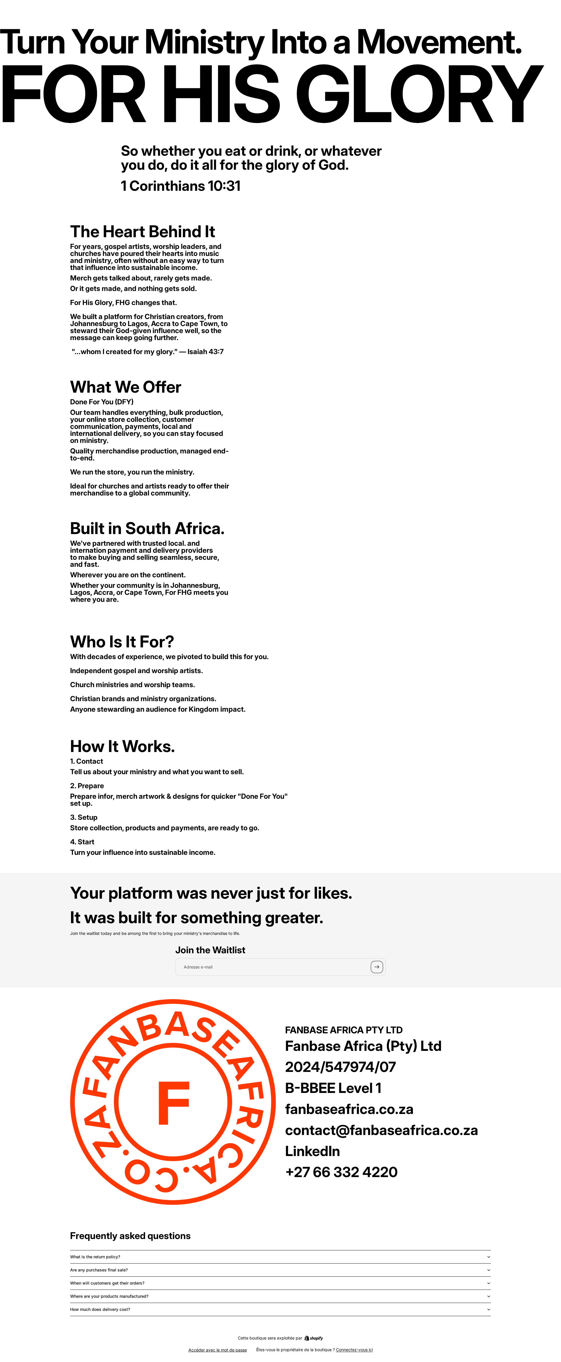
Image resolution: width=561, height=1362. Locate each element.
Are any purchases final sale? (99, 1269)
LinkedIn (312, 1151)
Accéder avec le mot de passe (217, 1349)
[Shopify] (313, 1338)
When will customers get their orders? (107, 1282)
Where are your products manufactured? (109, 1296)
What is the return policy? (95, 1256)
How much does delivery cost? (100, 1309)
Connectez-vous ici (354, 1349)
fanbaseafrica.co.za (349, 1108)
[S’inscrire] (377, 967)
